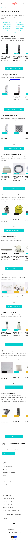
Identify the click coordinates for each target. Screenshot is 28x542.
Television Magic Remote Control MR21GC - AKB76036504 (18, 57)
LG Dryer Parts (17, 22)
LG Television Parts (18, 28)
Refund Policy (6, 484)
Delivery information (7, 481)
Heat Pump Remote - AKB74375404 (18, 333)
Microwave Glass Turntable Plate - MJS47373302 (4, 375)
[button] (1, 3)
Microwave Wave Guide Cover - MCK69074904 (18, 375)
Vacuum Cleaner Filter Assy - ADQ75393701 (18, 217)
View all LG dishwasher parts (14, 268)
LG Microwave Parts (19, 26)
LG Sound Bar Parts (5, 28)
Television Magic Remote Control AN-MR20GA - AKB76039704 (6, 57)
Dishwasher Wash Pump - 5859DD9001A (19, 257)
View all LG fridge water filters (14, 109)
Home (2, 7)
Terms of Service (6, 491)
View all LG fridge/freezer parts (14, 148)
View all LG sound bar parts (14, 436)
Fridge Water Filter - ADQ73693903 (17, 97)
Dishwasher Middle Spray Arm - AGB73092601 (6, 257)
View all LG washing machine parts (14, 188)
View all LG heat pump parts (14, 344)
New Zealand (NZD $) (13, 532)
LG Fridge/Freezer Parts (6, 24)
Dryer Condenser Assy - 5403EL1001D (18, 296)
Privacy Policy (6, 487)
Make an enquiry (8, 453)
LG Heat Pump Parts (6, 26)
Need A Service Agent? (8, 466)
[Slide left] (11, 64)
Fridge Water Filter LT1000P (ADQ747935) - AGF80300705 (6, 98)
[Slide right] (16, 64)
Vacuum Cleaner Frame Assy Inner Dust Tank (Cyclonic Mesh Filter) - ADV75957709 (6, 218)
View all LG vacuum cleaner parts (14, 230)
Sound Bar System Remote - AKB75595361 (18, 419)
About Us (5, 469)
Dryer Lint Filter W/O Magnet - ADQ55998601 (6, 296)
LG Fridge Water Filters (19, 24)
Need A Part (15, 539)
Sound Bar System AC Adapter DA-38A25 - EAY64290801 (6, 420)
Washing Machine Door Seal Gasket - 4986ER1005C (18, 177)
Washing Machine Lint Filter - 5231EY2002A (6, 177)
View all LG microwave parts (14, 387)
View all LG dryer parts (14, 306)
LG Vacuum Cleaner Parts (7, 30)
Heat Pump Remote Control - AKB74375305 (6, 333)
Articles (4, 475)
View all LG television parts (14, 68)
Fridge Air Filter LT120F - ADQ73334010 (18, 137)
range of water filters (15, 79)
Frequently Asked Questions (9, 472)
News (4, 478)
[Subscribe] (23, 518)
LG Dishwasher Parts (6, 22)
